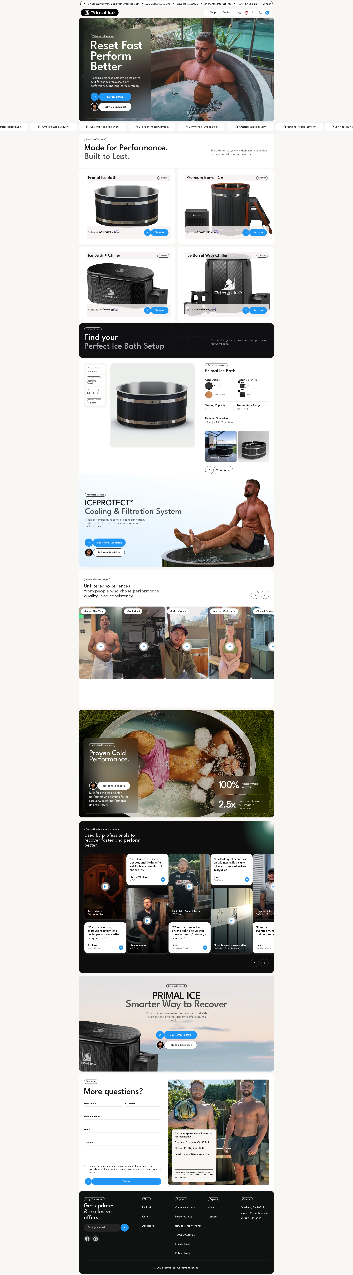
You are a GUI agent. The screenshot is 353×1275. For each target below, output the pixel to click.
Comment (89, 1142)
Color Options (212, 380)
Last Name (129, 1104)
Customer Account (185, 1207)
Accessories (149, 1226)
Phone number (92, 1117)
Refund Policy (182, 1253)
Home (211, 1207)
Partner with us (183, 1217)
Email (87, 1130)
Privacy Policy (182, 1244)
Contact (212, 1217)
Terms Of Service (185, 1235)
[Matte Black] (209, 386)
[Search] (240, 13)
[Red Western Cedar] (209, 395)
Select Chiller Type (249, 380)
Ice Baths (147, 1207)
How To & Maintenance (188, 1226)
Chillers (146, 1217)
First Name (90, 1104)
